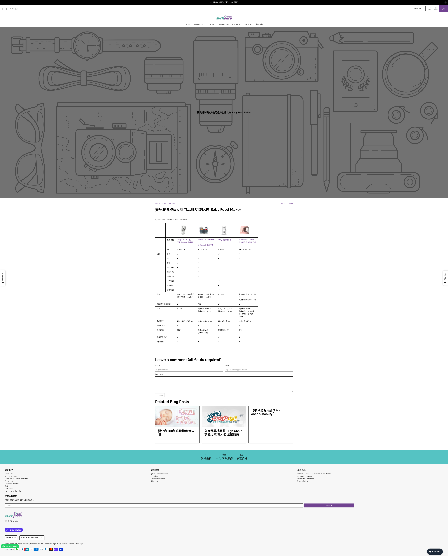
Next (291, 204)
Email (227, 365)
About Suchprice (11, 474)
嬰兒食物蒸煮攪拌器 (185, 242)
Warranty (154, 481)
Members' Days (11, 476)
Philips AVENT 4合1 (184, 240)
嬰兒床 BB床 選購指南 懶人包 (176, 432)
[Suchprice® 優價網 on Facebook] (7, 9)
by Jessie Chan (160, 220)
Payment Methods (158, 479)
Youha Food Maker (246, 240)
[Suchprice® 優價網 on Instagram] (10, 9)
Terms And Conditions (305, 479)
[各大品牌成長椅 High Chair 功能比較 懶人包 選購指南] (224, 416)
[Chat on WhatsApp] (10, 546)
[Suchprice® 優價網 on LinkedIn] (13, 9)
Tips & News (9, 481)
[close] (445, 2)
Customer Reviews (12, 484)
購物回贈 (259, 24)
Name (158, 365)
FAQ (6, 486)
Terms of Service (74, 544)
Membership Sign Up (13, 491)
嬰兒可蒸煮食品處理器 (247, 242)
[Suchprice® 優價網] (224, 17)
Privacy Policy (302, 481)
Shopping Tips (169, 203)
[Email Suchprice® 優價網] (4, 9)
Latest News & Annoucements (16, 479)
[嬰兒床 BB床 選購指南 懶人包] (177, 416)
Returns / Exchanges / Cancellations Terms (314, 474)
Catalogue (198, 24)
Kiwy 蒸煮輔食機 (224, 240)
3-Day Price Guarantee (159, 474)
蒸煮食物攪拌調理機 (205, 245)
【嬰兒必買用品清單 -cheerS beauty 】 (265, 412)
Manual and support (305, 476)
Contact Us (9, 488)
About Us (236, 24)
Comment (159, 374)
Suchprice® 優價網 (16, 544)
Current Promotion (219, 24)
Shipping (154, 476)
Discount (249, 24)
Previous (283, 204)
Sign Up (329, 505)
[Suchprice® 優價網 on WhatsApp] (17, 9)
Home (187, 24)
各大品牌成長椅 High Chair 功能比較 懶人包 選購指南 (223, 432)
